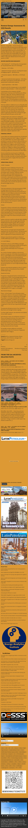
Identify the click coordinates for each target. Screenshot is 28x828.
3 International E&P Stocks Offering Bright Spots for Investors (13, 685)
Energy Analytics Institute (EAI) (14, 7)
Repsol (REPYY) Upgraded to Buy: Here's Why (9, 664)
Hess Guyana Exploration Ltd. (7, 759)
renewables (14, 763)
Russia (2, 765)
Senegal (17, 338)
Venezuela (13, 427)
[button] (14, 809)
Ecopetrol (10, 753)
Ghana (20, 336)
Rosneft (23, 763)
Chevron (16, 748)
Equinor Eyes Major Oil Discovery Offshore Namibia (11, 687)
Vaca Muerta (11, 767)
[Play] (2, 815)
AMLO (2, 748)
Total (14, 765)
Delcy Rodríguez (22, 752)
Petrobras (3, 763)
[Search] (26, 19)
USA (20, 338)
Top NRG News (6, 653)
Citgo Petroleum (4, 750)
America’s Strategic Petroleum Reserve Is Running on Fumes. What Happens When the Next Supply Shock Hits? (14, 680)
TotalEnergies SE (4, 767)
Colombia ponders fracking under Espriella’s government (12, 585)
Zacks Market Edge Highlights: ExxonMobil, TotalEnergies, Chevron (14, 693)
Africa (7, 336)
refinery (8, 763)
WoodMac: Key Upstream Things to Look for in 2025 (14, 406)
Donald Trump (4, 753)
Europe (8, 426)
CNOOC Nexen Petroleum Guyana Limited (9, 752)
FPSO (9, 757)
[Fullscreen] (25, 815)
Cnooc (22, 750)
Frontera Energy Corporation (17, 757)
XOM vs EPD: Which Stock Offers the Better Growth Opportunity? (13, 659)
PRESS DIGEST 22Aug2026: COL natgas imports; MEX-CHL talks (13, 595)
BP (9, 748)
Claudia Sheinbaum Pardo (14, 750)
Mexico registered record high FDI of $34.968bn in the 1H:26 (12, 572)
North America (10, 338)
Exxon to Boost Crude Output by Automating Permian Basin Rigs (13, 706)
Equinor (3, 755)
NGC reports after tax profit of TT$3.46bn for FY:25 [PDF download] (14, 613)
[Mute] (23, 815)
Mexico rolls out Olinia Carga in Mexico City (9, 623)
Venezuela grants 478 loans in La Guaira (8, 592)
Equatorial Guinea (13, 336)
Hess (25, 757)
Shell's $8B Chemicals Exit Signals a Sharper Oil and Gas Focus (13, 666)
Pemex (24, 761)
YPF (16, 767)
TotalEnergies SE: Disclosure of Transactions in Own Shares (12, 704)
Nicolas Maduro (4, 761)
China (21, 748)
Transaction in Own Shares (6, 702)
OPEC (16, 761)
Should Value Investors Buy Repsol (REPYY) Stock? (10, 683)
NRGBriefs (11, 761)
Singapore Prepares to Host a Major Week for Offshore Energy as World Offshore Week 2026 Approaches (13, 696)
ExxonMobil (3, 757)
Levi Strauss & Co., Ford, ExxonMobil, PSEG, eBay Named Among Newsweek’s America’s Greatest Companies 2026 (13, 662)
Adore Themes (13, 826)
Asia (6, 426)
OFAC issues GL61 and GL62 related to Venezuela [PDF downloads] (14, 615)
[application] (14, 809)
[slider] (13, 815)
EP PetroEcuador (20, 753)
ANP (6, 748)
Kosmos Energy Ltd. (10, 340)
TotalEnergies (19, 765)
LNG (22, 759)
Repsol (19, 763)
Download (4, 484)
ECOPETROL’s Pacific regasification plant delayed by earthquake (13, 597)
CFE (12, 748)
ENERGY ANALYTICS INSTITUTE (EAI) (8, 367)
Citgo (24, 748)
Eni (14, 753)
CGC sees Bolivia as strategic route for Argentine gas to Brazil (12, 587)
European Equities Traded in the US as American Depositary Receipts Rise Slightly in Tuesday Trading (12, 669)
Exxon (25, 755)
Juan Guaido (17, 759)
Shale (7, 765)
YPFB (20, 767)
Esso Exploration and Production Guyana (14, 755)
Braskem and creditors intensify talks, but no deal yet (11, 617)
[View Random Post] (23, 19)
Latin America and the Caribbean (18, 426)
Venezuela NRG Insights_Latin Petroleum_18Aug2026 (11, 482)
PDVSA (20, 761)
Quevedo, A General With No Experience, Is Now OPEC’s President (13, 429)
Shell (10, 765)
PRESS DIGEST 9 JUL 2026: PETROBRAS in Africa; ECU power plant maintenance (13, 364)
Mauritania (3, 338)
